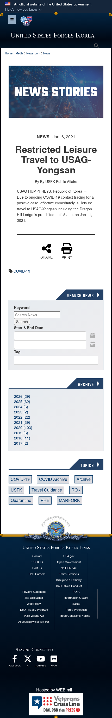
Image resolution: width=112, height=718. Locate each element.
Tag (17, 351)
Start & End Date (28, 327)
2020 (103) (23, 427)
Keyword (22, 307)
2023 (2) (21, 411)
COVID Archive (53, 479)
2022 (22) (22, 417)
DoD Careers (37, 574)
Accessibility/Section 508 (33, 621)
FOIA (76, 591)
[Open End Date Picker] (93, 344)
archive (84, 479)
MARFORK (69, 500)
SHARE (46, 256)
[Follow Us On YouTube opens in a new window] (40, 660)
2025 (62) (22, 401)
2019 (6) (21, 432)
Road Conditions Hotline (75, 615)
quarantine (21, 500)
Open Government (69, 562)
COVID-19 (22, 271)
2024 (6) (21, 406)
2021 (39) (22, 422)
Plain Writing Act (34, 615)
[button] (24, 9)
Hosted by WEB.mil (54, 690)
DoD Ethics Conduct (69, 586)
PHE (45, 500)
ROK (75, 490)
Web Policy (34, 603)
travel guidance (47, 490)
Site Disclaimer (33, 597)
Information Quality (76, 597)
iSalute (76, 603)
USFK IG (37, 562)
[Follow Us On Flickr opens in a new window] (53, 660)
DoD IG (37, 568)
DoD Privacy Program (34, 609)
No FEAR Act (69, 568)
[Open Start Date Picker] (93, 335)
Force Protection (76, 609)
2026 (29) (22, 396)
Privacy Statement (34, 591)
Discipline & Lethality (69, 580)
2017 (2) (21, 443)
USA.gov (68, 556)
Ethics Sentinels (69, 574)
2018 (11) (22, 437)
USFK (16, 490)
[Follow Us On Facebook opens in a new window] (14, 660)
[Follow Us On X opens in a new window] (27, 660)
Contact (37, 556)
